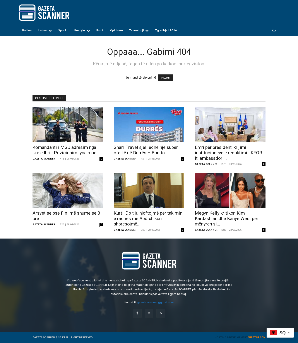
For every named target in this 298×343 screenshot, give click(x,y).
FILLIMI (165, 77)
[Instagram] (149, 313)
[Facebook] (137, 313)
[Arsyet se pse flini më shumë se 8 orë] (68, 190)
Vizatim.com (256, 337)
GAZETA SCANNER (44, 158)
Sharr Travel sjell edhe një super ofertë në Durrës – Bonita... (146, 150)
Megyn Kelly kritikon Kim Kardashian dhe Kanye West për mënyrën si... (226, 218)
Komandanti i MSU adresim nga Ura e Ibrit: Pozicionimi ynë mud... (66, 150)
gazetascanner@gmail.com (155, 302)
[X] (160, 313)
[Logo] (52, 12)
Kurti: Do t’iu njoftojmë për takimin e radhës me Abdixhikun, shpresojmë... (148, 218)
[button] (274, 30)
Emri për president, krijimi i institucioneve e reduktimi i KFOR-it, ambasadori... (229, 153)
